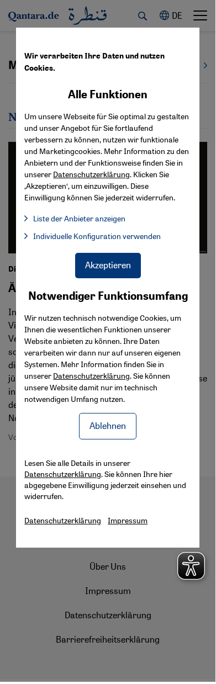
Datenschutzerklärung (91, 375)
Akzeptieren (108, 265)
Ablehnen (107, 425)
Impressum (127, 520)
